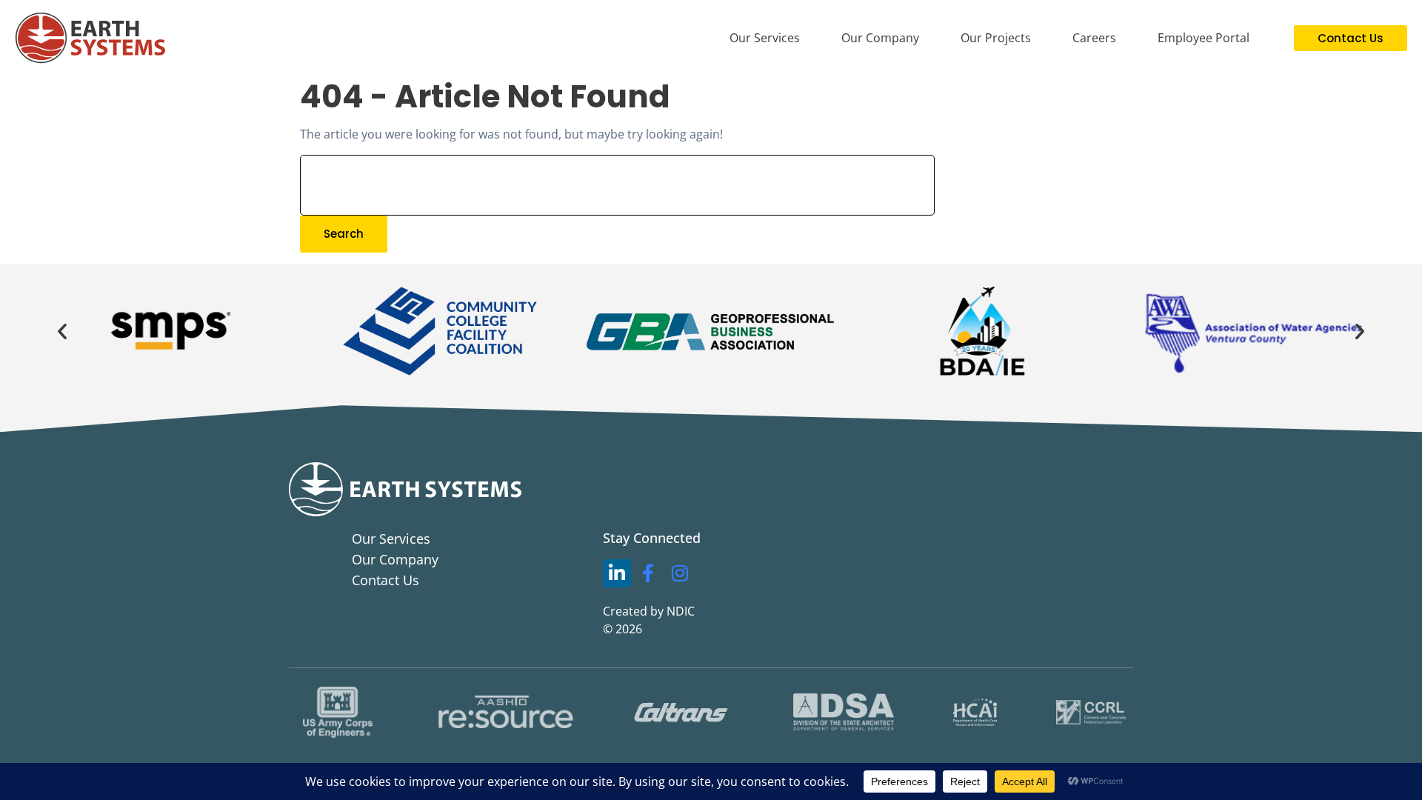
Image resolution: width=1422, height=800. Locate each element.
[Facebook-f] (649, 573)
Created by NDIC (649, 611)
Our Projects (996, 38)
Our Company (880, 38)
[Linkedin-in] (617, 573)
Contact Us (385, 580)
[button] (62, 331)
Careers (1094, 38)
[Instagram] (680, 573)
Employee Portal (1203, 38)
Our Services (765, 38)
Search (344, 233)
